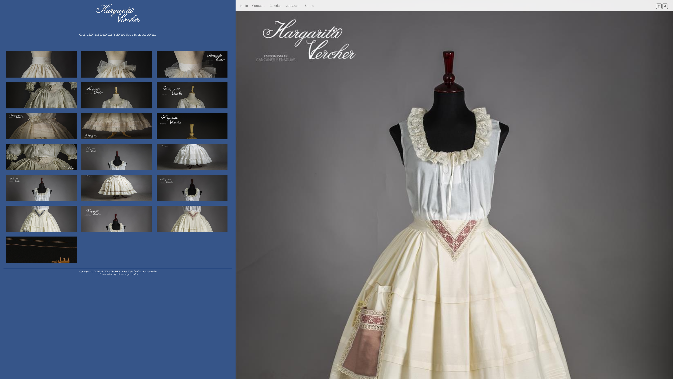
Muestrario (293, 6)
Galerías (275, 6)
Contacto (258, 6)
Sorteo (309, 6)
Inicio (244, 6)
